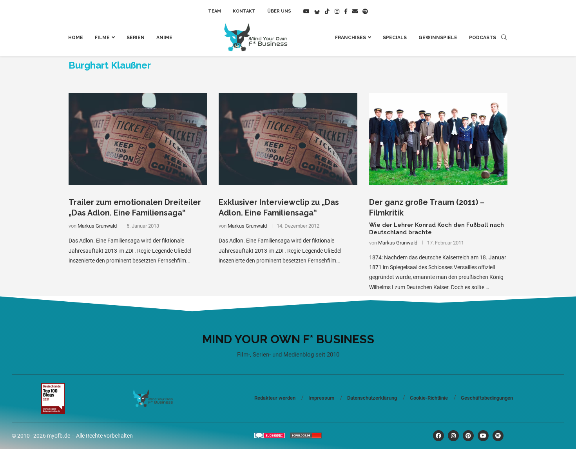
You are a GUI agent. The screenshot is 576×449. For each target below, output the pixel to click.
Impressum (321, 398)
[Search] (504, 37)
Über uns (279, 11)
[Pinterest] (468, 435)
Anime (164, 37)
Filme (102, 37)
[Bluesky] (317, 11)
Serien (136, 37)
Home (75, 37)
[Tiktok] (327, 11)
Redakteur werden (274, 398)
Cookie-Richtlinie (429, 398)
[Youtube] (306, 11)
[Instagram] (337, 11)
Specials (395, 37)
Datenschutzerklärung (372, 398)
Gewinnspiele (437, 37)
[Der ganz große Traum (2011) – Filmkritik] (438, 139)
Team (214, 11)
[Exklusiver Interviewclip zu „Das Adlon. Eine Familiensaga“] (288, 139)
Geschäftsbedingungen (487, 398)
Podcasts (482, 37)
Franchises (350, 37)
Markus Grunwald (97, 226)
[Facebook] (346, 11)
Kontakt (244, 11)
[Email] (355, 11)
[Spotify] (365, 11)
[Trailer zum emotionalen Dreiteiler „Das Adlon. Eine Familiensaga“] (138, 139)
